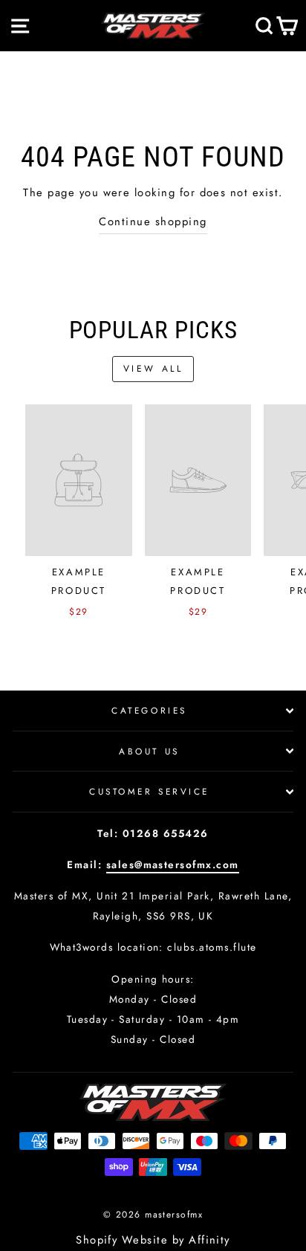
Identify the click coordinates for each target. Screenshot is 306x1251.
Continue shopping (152, 221)
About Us (149, 751)
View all (153, 368)
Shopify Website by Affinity (153, 1240)
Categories (148, 710)
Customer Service (149, 791)
